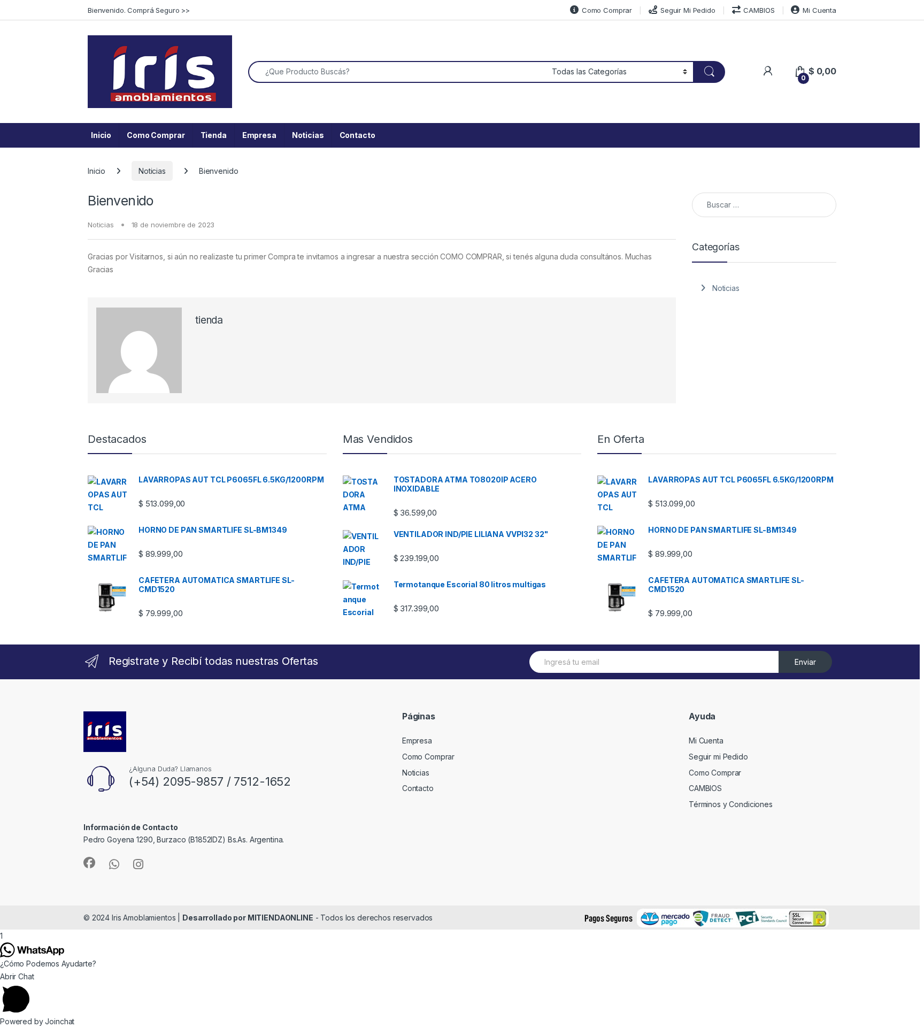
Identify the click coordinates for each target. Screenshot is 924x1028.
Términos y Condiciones (731, 804)
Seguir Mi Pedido (687, 10)
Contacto (357, 135)
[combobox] (397, 72)
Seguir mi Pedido (718, 756)
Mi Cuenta (819, 10)
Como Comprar (607, 10)
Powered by (37, 1021)
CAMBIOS (758, 10)
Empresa (259, 135)
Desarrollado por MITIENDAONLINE (247, 917)
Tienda (214, 135)
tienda (209, 320)
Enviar (805, 661)
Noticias (308, 135)
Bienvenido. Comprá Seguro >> (139, 10)
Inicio (101, 135)
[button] (462, 992)
